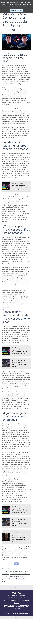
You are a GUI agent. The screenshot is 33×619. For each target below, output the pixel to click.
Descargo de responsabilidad (16, 597)
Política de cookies (23, 600)
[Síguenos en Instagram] (20, 593)
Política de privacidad (10, 600)
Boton (16, 563)
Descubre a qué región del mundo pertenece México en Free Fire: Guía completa (14, 579)
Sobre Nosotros (12, 595)
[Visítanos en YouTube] (13, 593)
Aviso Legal (22, 595)
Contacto (16, 603)
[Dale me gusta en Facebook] (18, 593)
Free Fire (7, 569)
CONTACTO (16, 608)
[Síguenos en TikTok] (16, 593)
